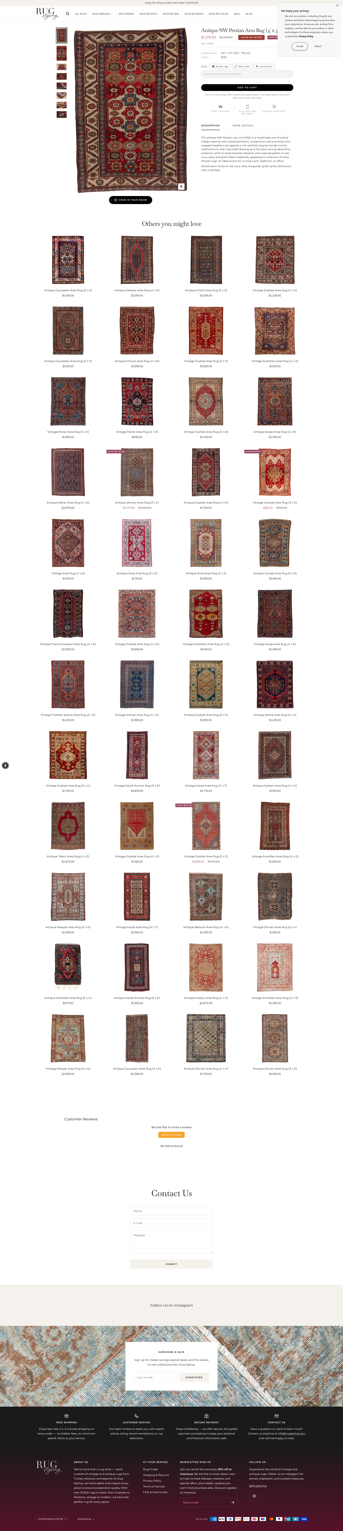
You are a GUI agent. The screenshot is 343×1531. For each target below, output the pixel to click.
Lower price (265, 66)
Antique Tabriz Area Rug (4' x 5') (68, 856)
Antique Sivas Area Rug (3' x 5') (137, 573)
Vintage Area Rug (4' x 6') (68, 573)
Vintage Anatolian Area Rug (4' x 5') (275, 361)
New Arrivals (101, 13)
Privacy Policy (152, 1480)
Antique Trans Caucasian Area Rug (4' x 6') (68, 644)
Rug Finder (126, 13)
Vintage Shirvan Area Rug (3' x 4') (275, 927)
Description (210, 125)
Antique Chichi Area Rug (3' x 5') (206, 290)
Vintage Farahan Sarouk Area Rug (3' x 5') (68, 715)
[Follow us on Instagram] (254, 1496)
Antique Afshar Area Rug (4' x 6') (68, 502)
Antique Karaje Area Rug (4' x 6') (274, 431)
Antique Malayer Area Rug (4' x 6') (137, 290)
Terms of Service (154, 1486)
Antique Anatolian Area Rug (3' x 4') (68, 998)
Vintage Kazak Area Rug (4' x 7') (206, 785)
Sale (237, 13)
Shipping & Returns (156, 1475)
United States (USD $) (50, 1518)
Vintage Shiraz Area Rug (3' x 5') (68, 431)
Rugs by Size (171, 13)
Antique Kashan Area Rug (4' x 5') (275, 785)
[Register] (232, 1502)
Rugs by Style (148, 13)
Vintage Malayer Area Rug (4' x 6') (68, 1068)
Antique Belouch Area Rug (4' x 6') (206, 927)
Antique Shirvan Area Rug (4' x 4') (206, 1068)
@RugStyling (258, 1486)
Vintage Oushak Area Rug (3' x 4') (68, 785)
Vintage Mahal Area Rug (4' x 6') (137, 431)
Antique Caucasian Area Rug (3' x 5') (68, 290)
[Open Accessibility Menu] (5, 765)
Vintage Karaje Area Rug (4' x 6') (275, 644)
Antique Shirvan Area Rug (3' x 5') (137, 502)
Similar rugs (222, 66)
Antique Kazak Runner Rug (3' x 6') (137, 998)
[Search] (67, 13)
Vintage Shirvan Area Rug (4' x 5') (137, 715)
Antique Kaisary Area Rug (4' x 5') (206, 998)
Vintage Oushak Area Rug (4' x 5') (275, 290)
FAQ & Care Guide (155, 1492)
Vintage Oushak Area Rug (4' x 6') (206, 431)
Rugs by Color (218, 13)
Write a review (171, 1134)
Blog (249, 13)
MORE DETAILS (243, 125)
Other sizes (244, 66)
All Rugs (81, 13)
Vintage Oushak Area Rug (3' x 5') (206, 361)
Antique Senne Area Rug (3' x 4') (275, 715)
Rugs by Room (194, 13)
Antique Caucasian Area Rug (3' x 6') (137, 1068)
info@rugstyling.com (291, 1433)
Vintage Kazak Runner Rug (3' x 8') (137, 785)
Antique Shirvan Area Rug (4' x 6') (137, 361)
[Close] (337, 5)
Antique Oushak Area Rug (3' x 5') (206, 715)
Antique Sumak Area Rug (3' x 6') (275, 573)
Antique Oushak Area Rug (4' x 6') (206, 502)
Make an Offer (251, 37)
